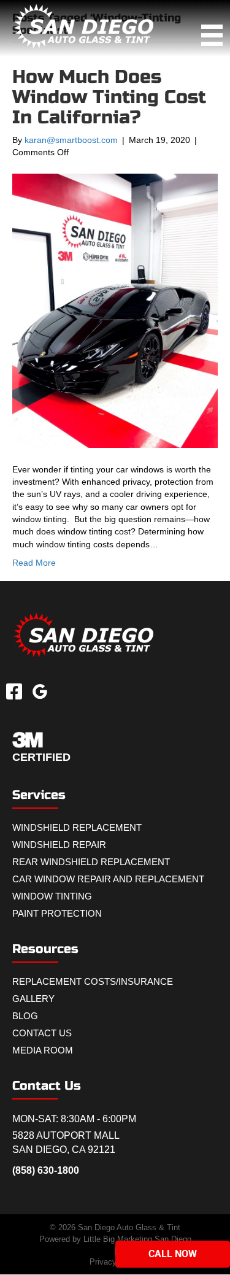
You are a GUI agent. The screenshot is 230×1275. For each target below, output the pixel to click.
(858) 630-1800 (45, 1170)
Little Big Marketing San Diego (137, 1239)
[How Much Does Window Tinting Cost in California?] (115, 310)
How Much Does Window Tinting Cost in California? (109, 97)
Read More (34, 563)
